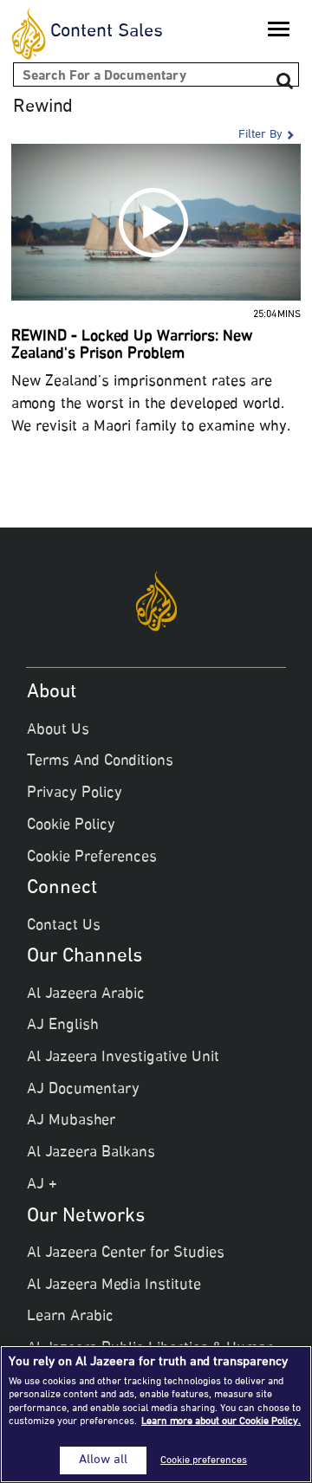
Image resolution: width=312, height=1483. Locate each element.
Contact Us (64, 926)
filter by (260, 135)
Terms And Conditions (100, 761)
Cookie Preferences (92, 858)
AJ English (63, 1026)
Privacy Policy (74, 793)
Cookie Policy (71, 826)
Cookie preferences (203, 1460)
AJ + (42, 1185)
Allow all (103, 1460)
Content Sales (106, 32)
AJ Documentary (83, 1090)
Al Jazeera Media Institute (114, 1285)
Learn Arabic (70, 1317)
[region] (156, 1414)
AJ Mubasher (71, 1121)
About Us (58, 730)
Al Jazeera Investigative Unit (123, 1058)
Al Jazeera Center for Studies (125, 1253)
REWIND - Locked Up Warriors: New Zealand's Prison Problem (131, 345)
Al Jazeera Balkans (91, 1153)
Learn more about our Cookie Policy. (221, 1421)
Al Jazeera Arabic (86, 994)
